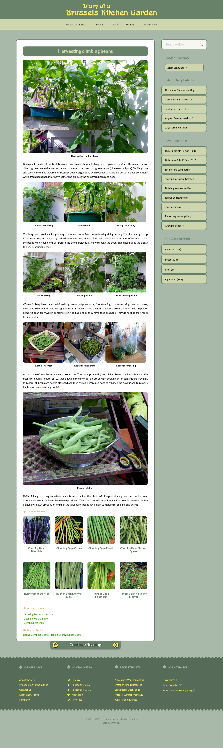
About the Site (27, 679)
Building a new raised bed (178, 188)
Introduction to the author (33, 684)
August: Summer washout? (179, 118)
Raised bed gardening (176, 197)
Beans (26, 634)
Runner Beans (73, 634)
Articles (99, 24)
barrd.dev (115, 722)
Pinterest (76, 699)
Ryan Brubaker (171, 685)
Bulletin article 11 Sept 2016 (180, 160)
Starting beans (173, 206)
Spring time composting (178, 169)
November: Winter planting (180, 90)
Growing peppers (174, 225)
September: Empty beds (177, 108)
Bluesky (75, 679)
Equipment (170, 279)
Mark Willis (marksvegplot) (177, 690)
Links (168, 269)
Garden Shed (150, 24)
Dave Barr (168, 679)
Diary (115, 24)
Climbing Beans (39, 634)
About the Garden (76, 24)
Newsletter (25, 699)
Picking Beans (57, 634)
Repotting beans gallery (178, 216)
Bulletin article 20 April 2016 (181, 150)
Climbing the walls (34, 622)
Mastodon (76, 694)
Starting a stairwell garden (179, 178)
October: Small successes (178, 99)
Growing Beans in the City (38, 614)
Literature (170, 249)
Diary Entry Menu (29, 694)
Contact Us (25, 689)
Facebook (80, 684)
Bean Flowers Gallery (36, 618)
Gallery (130, 24)
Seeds (168, 259)
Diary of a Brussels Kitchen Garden (112, 9)
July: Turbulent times (176, 127)
